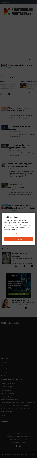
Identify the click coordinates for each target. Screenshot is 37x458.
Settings (18, 234)
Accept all (18, 239)
